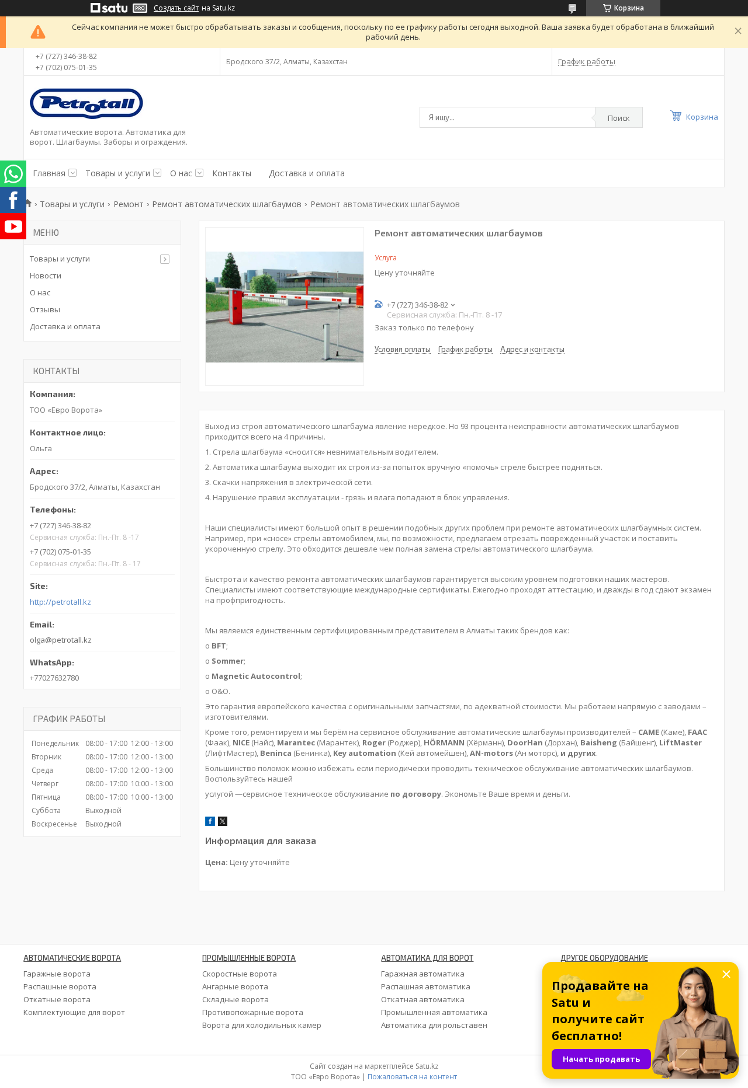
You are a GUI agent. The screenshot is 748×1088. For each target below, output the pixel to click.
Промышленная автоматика (434, 1012)
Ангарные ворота (235, 986)
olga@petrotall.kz (61, 639)
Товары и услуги (117, 173)
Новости (45, 275)
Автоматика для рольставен (434, 1025)
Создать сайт (176, 8)
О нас (181, 173)
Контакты (231, 173)
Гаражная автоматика (423, 973)
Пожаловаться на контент (412, 1077)
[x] (222, 823)
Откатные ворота (57, 999)
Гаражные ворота (57, 973)
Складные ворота (235, 999)
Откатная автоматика (423, 999)
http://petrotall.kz (60, 602)
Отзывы (45, 309)
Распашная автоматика (425, 986)
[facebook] (210, 823)
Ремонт (128, 204)
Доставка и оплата (307, 173)
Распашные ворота (59, 986)
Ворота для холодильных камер (261, 1025)
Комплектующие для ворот (74, 1012)
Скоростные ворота (239, 973)
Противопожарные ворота (252, 1012)
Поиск (619, 118)
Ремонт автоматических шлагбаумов (227, 204)
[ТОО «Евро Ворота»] (88, 104)
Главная (49, 173)
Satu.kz (426, 1066)
